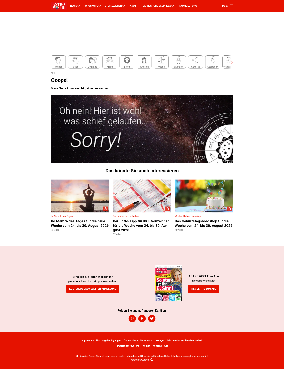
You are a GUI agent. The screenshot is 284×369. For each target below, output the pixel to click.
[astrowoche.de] (59, 6)
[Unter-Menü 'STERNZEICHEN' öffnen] (123, 6)
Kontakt (157, 345)
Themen (145, 345)
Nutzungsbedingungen (108, 340)
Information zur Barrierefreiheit (185, 340)
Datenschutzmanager (152, 340)
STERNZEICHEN (113, 6)
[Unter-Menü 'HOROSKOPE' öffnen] (100, 6)
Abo (166, 345)
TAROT (132, 6)
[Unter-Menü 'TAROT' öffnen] (138, 6)
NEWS (73, 6)
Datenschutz (131, 340)
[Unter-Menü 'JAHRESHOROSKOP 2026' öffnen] (172, 6)
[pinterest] (132, 318)
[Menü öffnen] (231, 6)
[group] (140, 62)
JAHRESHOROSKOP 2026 (157, 6)
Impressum (88, 340)
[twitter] (151, 318)
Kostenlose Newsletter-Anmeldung (92, 288)
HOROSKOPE (90, 6)
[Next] (230, 62)
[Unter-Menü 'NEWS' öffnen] (79, 6)
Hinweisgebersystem (127, 345)
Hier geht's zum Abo (203, 288)
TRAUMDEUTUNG (187, 6)
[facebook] (142, 318)
